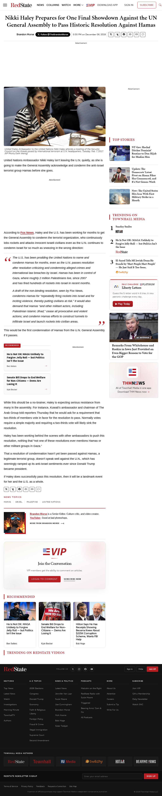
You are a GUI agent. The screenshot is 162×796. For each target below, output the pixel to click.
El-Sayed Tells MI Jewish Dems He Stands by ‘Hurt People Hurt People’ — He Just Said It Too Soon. (135, 264)
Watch (7, 699)
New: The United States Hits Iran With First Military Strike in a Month (145, 195)
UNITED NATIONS (51, 502)
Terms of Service (11, 786)
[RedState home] (15, 669)
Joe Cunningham (63, 704)
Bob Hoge (80, 643)
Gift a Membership (141, 693)
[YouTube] (91, 669)
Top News (8, 688)
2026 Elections (36, 688)
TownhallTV (9, 715)
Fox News (27, 232)
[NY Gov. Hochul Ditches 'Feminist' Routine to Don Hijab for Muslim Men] (119, 153)
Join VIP (152, 669)
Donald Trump (37, 699)
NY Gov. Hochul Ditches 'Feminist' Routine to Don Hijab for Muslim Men (144, 152)
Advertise (111, 693)
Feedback (40, 786)
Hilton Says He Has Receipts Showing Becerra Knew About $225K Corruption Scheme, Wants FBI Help (88, 632)
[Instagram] (79, 669)
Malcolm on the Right (91, 688)
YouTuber (35, 517)
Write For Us (112, 710)
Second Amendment (39, 740)
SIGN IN (128, 4)
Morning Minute (11, 710)
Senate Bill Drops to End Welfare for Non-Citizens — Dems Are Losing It (53, 629)
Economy (34, 704)
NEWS (40, 4)
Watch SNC (137, 704)
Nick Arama (60, 715)
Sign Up (151, 776)
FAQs (141, 669)
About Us (111, 688)
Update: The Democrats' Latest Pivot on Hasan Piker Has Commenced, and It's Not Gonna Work (144, 175)
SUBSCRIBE (146, 4)
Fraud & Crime (37, 724)
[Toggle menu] (5, 5)
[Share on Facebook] (123, 34)
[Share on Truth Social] (117, 34)
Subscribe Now (72, 579)
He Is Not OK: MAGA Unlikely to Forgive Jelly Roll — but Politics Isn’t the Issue (19, 629)
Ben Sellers (11, 643)
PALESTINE (32, 502)
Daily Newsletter (140, 699)
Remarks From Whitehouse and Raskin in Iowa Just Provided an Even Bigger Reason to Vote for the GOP (133, 351)
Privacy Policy (27, 786)
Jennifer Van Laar (63, 693)
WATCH (66, 4)
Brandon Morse (25, 34)
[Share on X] (110, 34)
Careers (110, 699)
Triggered (85, 703)
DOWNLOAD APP (107, 4)
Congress (34, 693)
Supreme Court (37, 735)
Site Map (73, 786)
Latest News (9, 693)
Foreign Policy (36, 719)
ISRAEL (18, 502)
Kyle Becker (47, 643)
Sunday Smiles (124, 226)
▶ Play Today (122, 303)
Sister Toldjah (61, 726)
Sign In (130, 669)
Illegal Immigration (38, 730)
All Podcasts (86, 717)
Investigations (10, 704)
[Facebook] (85, 669)
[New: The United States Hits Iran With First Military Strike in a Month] (119, 196)
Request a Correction (57, 786)
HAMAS (7, 502)
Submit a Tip (113, 704)
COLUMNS (53, 4)
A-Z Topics (35, 681)
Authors (7, 720)
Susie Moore (61, 699)
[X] (72, 669)
